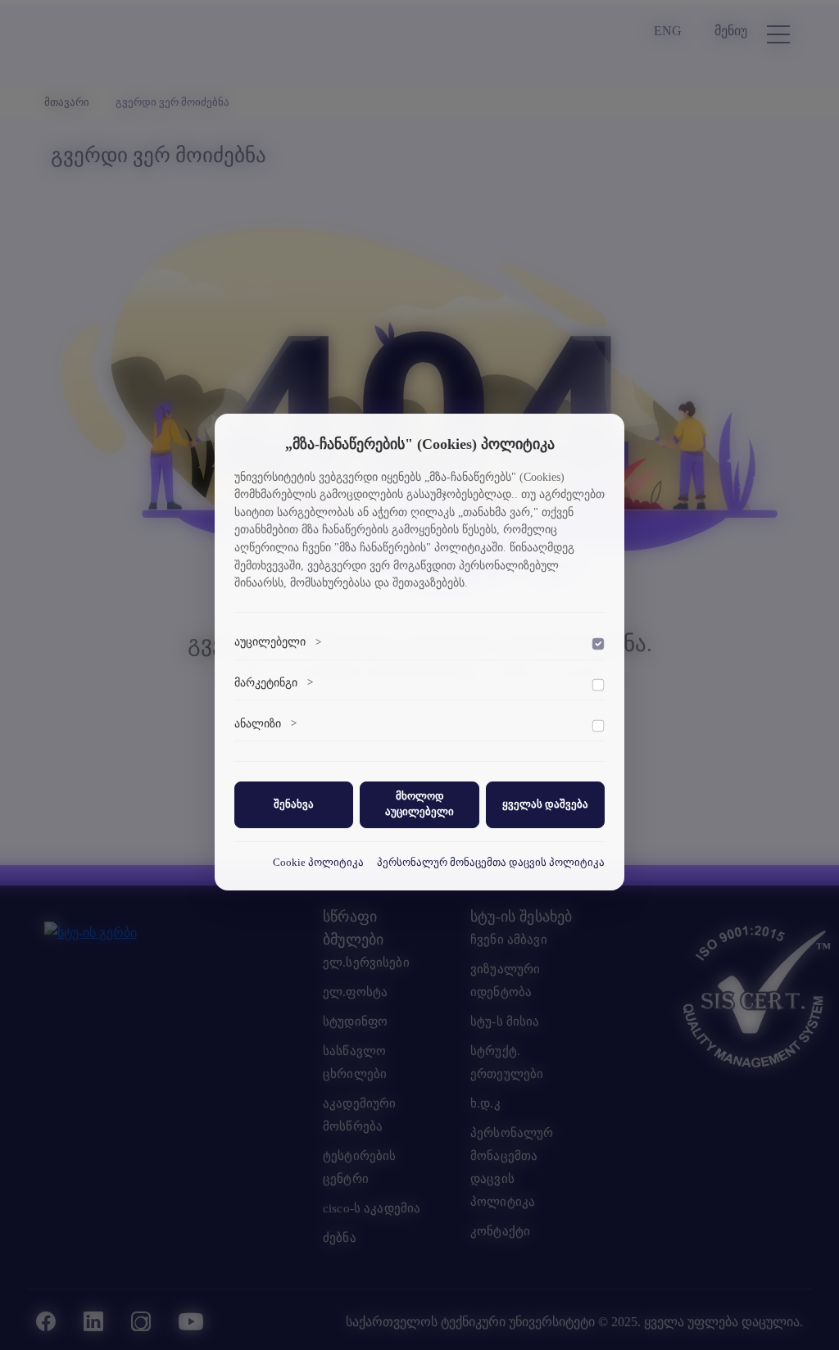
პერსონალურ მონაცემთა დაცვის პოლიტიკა (491, 862)
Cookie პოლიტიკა (318, 862)
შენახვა (294, 804)
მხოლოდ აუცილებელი (419, 804)
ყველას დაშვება (545, 804)
